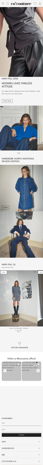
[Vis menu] (3, 3)
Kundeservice (8, 448)
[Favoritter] (35, 3)
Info (4, 441)
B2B (3, 455)
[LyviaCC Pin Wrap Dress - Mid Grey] (18, 298)
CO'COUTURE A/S (9, 461)
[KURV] (40, 3)
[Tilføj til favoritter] (34, 271)
